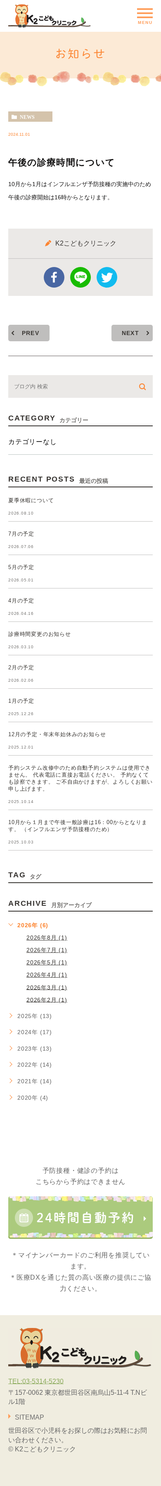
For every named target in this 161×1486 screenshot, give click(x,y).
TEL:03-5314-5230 (36, 1380)
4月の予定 (21, 601)
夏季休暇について (31, 500)
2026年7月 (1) (46, 950)
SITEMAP (29, 1417)
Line (80, 277)
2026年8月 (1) (46, 937)
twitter (107, 277)
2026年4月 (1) (46, 974)
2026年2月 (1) (46, 999)
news (27, 116)
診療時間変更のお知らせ (39, 634)
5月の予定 (21, 567)
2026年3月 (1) (46, 987)
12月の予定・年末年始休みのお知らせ (57, 734)
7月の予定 (21, 534)
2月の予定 (21, 667)
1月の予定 (21, 701)
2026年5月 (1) (46, 962)
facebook (54, 277)
